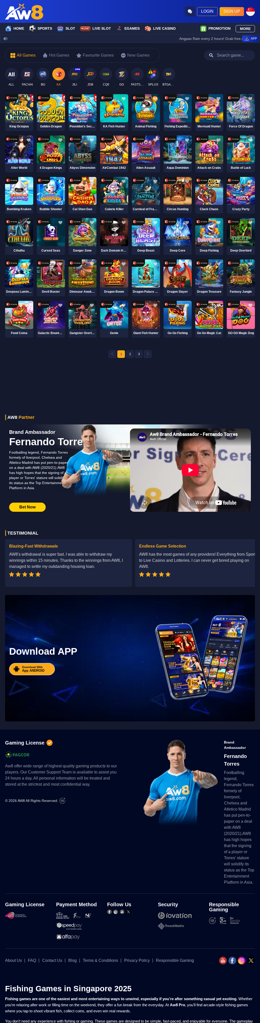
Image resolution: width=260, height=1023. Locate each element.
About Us (13, 961)
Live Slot (101, 28)
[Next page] (148, 354)
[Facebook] (109, 912)
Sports (45, 28)
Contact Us (52, 961)
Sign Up (231, 11)
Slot (70, 28)
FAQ (32, 961)
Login (207, 11)
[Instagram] (115, 912)
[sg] (250, 11)
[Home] (24, 11)
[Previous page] (112, 354)
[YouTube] (122, 912)
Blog (72, 961)
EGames (132, 28)
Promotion (219, 28)
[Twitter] (128, 912)
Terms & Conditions (100, 961)
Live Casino (164, 28)
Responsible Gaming (175, 961)
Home (18, 28)
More (245, 29)
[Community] (190, 11)
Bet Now (27, 507)
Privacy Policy (137, 961)
